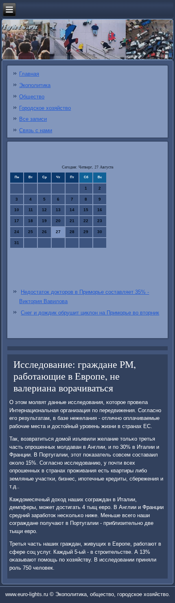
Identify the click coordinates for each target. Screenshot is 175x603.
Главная (29, 74)
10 (16, 210)
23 (99, 220)
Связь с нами (35, 130)
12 (44, 210)
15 (85, 210)
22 (85, 220)
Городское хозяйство (45, 108)
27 (58, 231)
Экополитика (34, 85)
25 (30, 231)
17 (16, 220)
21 (72, 220)
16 (99, 210)
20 (58, 220)
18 (30, 220)
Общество (31, 97)
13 (58, 210)
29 (85, 231)
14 (72, 210)
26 (44, 231)
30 (99, 231)
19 (44, 220)
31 (16, 242)
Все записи (33, 119)
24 (16, 231)
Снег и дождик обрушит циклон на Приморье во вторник (90, 313)
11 (30, 210)
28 (72, 231)
